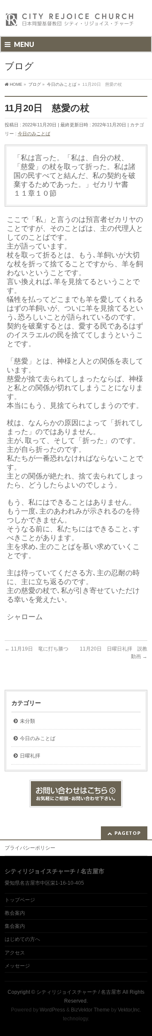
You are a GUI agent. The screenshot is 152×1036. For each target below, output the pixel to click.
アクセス (15, 953)
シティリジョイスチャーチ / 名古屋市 (78, 992)
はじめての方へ (22, 939)
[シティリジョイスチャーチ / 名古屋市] (70, 22)
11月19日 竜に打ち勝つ (36, 649)
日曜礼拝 (30, 756)
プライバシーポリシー (30, 848)
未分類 (27, 721)
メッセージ (17, 966)
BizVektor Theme (90, 1010)
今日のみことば (34, 133)
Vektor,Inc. (129, 1010)
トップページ (20, 900)
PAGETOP (127, 833)
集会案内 (15, 926)
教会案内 (15, 913)
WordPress (52, 1010)
